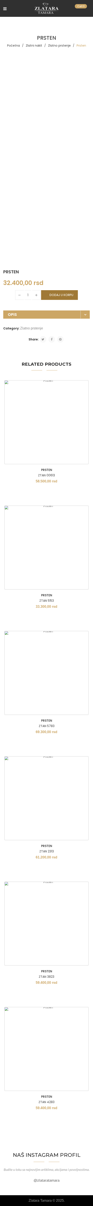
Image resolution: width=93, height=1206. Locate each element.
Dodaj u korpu (61, 295)
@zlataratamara (46, 1180)
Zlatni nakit (34, 45)
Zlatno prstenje (59, 45)
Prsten (46, 470)
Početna (13, 45)
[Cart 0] (88, 9)
